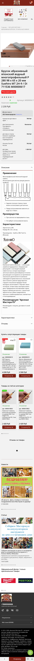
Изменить (19, 114)
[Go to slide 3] (12, 66)
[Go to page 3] (4, 433)
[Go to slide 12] (15, 509)
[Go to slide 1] (9, 66)
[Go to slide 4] (5, 509)
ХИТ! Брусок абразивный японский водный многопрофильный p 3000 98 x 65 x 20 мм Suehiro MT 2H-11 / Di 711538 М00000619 (9, 364)
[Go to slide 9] (11, 509)
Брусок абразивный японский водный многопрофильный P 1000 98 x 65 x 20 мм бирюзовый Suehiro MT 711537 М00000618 (26, 364)
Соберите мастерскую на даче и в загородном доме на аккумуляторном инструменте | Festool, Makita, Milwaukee (16, 552)
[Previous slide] (3, 50)
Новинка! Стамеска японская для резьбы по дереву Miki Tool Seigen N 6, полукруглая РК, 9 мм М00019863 (9, 415)
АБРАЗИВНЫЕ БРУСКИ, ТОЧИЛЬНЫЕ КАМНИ (15, 29)
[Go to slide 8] (10, 509)
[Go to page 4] (5, 433)
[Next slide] (31, 50)
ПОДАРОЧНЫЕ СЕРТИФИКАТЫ (8, 20)
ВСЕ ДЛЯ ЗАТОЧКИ (14, 27)
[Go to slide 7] (9, 509)
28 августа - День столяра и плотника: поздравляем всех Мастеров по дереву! (16, 501)
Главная (4, 27)
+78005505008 (7, 604)
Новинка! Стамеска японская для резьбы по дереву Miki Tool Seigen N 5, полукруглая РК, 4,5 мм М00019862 (26, 415)
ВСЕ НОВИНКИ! (23, 19)
